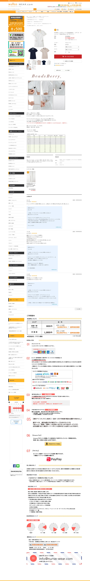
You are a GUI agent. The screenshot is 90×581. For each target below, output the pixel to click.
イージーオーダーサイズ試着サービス (15, 346)
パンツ (10, 211)
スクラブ (10, 208)
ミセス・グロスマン (12, 273)
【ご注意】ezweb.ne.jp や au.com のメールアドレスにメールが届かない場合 (16, 343)
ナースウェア (11, 194)
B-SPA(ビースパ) (11, 166)
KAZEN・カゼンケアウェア (13, 136)
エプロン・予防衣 (11, 234)
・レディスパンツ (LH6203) (32, 131)
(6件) (63, 65)
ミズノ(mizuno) (11, 121)
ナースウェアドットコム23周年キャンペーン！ (16, 324)
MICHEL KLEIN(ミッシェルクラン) (14, 255)
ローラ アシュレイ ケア (12, 142)
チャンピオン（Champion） (13, 127)
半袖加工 (10, 292)
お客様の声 (71, 9)
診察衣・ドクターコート (13, 200)
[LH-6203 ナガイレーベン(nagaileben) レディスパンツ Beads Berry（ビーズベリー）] (31, 176)
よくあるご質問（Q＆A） (13, 339)
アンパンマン (11, 267)
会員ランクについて (12, 375)
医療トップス (11, 203)
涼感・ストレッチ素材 (12, 392)
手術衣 (10, 214)
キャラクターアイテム (12, 383)
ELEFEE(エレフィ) (12, 163)
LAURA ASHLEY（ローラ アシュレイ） (15, 77)
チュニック (10, 197)
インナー (10, 240)
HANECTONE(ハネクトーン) (13, 181)
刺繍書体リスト (11, 306)
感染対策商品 (11, 386)
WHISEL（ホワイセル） (13, 103)
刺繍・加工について (12, 361)
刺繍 (9, 286)
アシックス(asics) (11, 118)
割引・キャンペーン (14, 319)
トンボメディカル (11, 89)
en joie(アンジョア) (12, 178)
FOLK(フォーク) (11, 72)
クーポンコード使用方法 (13, 372)
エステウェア (29, 23)
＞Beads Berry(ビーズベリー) (37, 21)
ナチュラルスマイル (12, 151)
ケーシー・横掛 (11, 206)
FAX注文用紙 (79, 9)
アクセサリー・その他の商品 (13, 246)
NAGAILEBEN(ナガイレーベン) (32, 17)
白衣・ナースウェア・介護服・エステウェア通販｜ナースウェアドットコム (37, 16)
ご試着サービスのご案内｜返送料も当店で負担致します (16, 358)
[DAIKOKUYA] (16, 472)
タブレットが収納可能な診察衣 (14, 389)
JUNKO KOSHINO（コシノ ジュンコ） (15, 261)
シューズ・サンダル (12, 231)
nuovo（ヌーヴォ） (12, 175)
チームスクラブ (11, 314)
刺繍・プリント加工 (14, 299)
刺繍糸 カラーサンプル (13, 309)
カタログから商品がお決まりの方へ (14, 367)
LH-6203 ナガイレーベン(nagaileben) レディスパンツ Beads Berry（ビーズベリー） (31, 185)
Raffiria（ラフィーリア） (13, 83)
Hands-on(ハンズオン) (12, 148)
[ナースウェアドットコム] (21, 4)
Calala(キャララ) (11, 160)
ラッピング (10, 295)
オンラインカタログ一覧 (13, 280)
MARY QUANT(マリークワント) (14, 169)
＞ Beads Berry (40, 19)
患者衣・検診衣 (11, 217)
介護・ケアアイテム (12, 220)
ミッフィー (10, 270)
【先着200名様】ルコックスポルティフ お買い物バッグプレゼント (15, 328)
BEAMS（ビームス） (12, 100)
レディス (41, 25)
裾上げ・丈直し (11, 289)
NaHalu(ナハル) (29, 21)
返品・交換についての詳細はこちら (60, 63)
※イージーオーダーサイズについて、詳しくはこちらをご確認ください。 (41, 118)
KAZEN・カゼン (11, 69)
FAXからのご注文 (11, 364)
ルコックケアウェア (12, 139)
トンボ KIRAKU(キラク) (12, 145)
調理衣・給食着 (11, 223)
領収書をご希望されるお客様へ (14, 351)
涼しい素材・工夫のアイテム (31, 25)
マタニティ (10, 243)
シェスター (10, 106)
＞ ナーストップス (41, 17)
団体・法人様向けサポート (13, 354)
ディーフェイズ (11, 92)
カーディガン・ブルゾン (13, 237)
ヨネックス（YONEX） (12, 124)
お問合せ (64, 9)
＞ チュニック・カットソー (37, 23)
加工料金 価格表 (11, 303)
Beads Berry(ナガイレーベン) (46, 23)
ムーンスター (11, 109)
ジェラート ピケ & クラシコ (13, 86)
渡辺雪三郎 (10, 258)
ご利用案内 (58, 9)
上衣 (37, 25)
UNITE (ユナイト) (11, 80)
